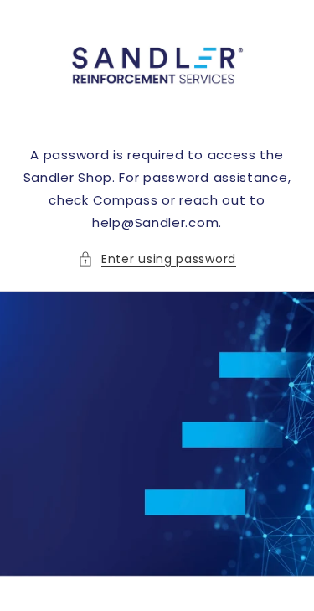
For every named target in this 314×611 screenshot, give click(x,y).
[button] (157, 259)
